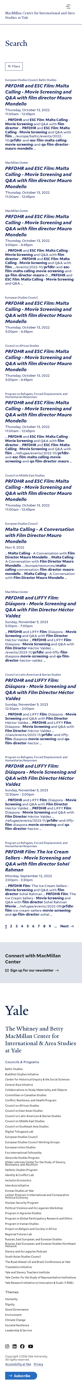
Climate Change (15, 1320)
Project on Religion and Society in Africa (31, 1229)
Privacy (38, 1364)
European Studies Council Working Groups (32, 1142)
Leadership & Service (18, 1330)
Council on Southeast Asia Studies (27, 1126)
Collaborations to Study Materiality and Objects (36, 1090)
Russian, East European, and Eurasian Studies (33, 1239)
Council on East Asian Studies (24, 1111)
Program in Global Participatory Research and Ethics (38, 1218)
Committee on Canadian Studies (25, 1095)
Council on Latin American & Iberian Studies (33, 1116)
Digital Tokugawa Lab (19, 1132)
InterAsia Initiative (17, 1185)
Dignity (10, 1304)
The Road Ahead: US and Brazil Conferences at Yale (37, 1262)
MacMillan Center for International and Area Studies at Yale (40, 15)
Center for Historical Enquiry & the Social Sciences (37, 1079)
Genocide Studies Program (22, 1158)
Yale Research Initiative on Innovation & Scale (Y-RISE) (39, 1283)
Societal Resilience (17, 1325)
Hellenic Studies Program (21, 1170)
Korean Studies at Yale (19, 1191)
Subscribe (22, 1376)
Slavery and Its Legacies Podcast (26, 1251)
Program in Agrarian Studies (23, 1213)
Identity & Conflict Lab (19, 1175)
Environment (13, 1315)
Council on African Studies (22, 1106)
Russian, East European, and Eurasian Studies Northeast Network (40, 1245)
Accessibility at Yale (18, 1364)
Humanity (11, 1299)
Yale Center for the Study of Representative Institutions (40, 1277)
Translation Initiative (18, 1267)
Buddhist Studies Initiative (22, 1074)
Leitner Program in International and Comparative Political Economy (37, 1196)
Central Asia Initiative (19, 1085)
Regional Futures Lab (18, 1234)
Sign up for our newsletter (32, 970)
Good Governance (17, 1309)
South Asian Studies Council (23, 1257)
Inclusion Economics (18, 1180)
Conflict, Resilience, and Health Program (30, 1100)
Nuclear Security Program (22, 1203)
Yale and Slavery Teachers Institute (27, 1272)
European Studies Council (21, 1137)
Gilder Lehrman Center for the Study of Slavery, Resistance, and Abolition (35, 1163)
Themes (11, 1292)
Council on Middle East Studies (25, 1121)
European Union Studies (20, 1147)
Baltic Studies (14, 1069)
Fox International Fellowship (23, 1153)
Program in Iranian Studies (22, 1224)
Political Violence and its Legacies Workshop (34, 1208)
